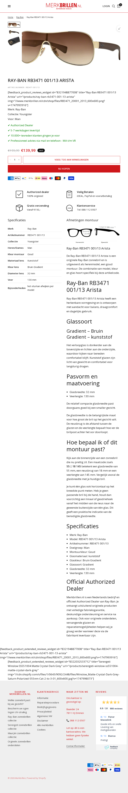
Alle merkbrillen (45, 725)
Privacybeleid (44, 711)
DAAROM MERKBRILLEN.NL (20, 693)
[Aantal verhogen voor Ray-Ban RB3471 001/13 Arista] (19, 159)
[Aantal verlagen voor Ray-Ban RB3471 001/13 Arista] (10, 159)
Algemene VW (44, 716)
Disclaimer (42, 720)
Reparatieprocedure (48, 702)
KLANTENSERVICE (48, 692)
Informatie (42, 698)
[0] (118, 6)
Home (10, 17)
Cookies (41, 729)
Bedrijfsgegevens (46, 707)
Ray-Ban (20, 17)
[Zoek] (113, 6)
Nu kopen (64, 168)
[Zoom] (120, 28)
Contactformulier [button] (75, 746)
